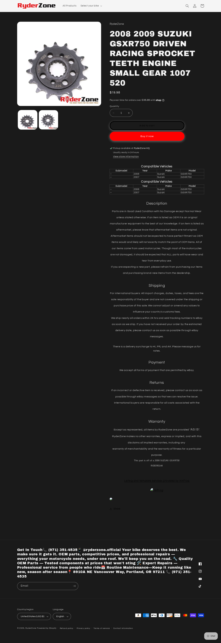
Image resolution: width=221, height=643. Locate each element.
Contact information (123, 628)
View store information (126, 156)
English (60, 616)
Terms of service (102, 628)
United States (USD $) (32, 616)
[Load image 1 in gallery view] (27, 119)
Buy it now (147, 136)
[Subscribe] (74, 586)
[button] (90, 5)
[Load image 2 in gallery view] (48, 119)
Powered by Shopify (46, 628)
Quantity (114, 106)
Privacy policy (83, 628)
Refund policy (66, 628)
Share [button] (117, 509)
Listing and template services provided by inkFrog (156, 480)
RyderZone (30, 628)
